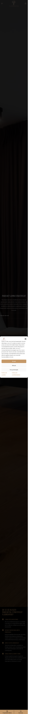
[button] (25, 339)
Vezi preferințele (14, 370)
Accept (14, 361)
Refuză (14, 365)
